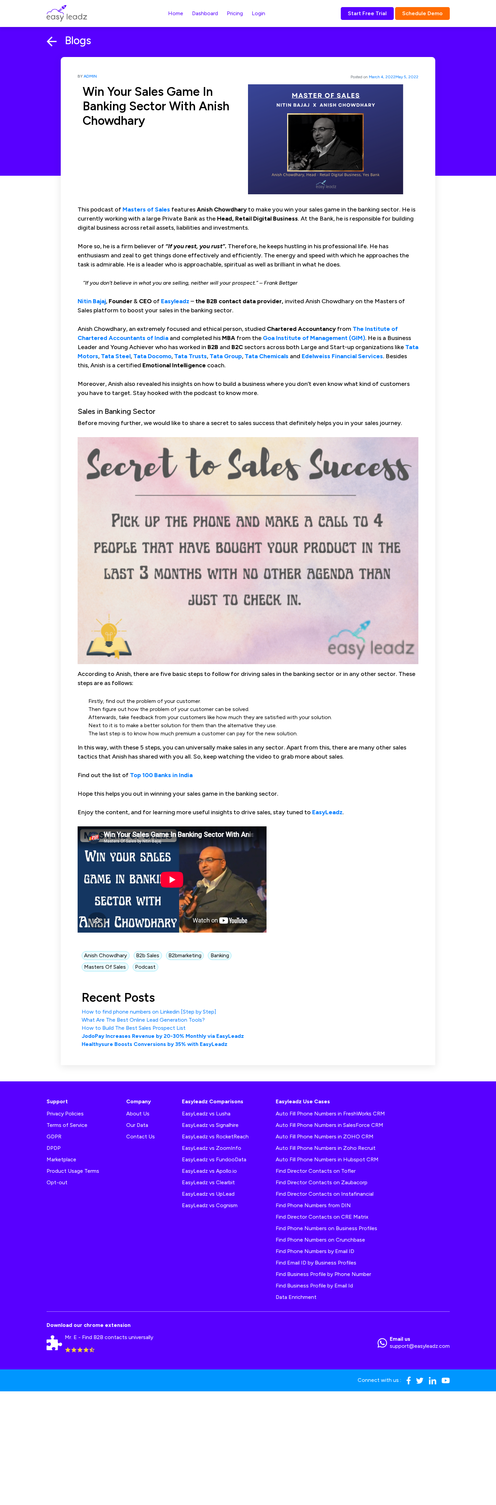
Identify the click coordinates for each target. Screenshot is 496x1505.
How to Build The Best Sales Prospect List (134, 1028)
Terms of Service (67, 1125)
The (358, 329)
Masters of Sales (146, 209)
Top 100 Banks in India (161, 775)
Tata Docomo (152, 356)
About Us (137, 1113)
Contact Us (140, 1136)
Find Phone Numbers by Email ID (315, 1251)
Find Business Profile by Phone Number (323, 1274)
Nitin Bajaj (92, 301)
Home (175, 13)
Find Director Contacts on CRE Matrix (322, 1217)
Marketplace (61, 1159)
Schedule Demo (422, 13)
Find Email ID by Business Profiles (316, 1262)
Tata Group (226, 356)
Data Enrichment (296, 1297)
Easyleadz (175, 301)
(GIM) (357, 338)
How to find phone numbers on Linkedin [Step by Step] (149, 1012)
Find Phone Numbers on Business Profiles (326, 1228)
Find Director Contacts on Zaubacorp (321, 1182)
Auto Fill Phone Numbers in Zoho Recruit (326, 1148)
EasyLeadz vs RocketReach (215, 1136)
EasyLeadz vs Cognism (210, 1205)
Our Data (137, 1125)
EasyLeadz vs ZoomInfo (211, 1148)
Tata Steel (116, 356)
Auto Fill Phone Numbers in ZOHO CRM (325, 1136)
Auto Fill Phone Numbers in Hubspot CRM (327, 1159)
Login (258, 13)
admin (90, 76)
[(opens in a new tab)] (364, 329)
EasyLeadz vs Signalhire (210, 1125)
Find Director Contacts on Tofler (316, 1171)
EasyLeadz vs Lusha (206, 1113)
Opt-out (57, 1182)
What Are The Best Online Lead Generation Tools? (143, 1020)
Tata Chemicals (266, 356)
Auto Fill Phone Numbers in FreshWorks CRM (330, 1113)
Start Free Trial (367, 13)
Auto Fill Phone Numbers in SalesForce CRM (329, 1125)
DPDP (54, 1148)
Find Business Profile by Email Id (314, 1285)
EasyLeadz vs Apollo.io (209, 1171)
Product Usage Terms (73, 1171)
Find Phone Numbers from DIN (313, 1205)
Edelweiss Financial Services (342, 356)
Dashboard (205, 13)
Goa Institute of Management (305, 338)
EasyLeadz (327, 812)
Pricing (235, 13)
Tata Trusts (190, 356)
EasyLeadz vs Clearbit (208, 1182)
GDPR (54, 1136)
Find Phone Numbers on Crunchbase (320, 1240)
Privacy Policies (65, 1113)
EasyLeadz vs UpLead (208, 1194)
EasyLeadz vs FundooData (214, 1159)
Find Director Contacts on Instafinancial (325, 1194)
